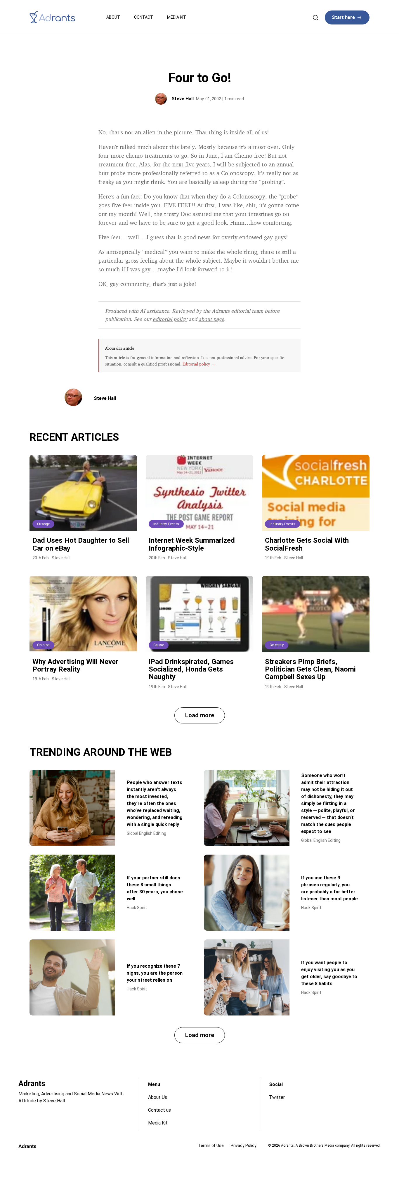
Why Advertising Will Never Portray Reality (75, 665)
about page (211, 319)
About (113, 17)
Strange (43, 524)
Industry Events (166, 524)
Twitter (277, 1097)
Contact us (159, 1110)
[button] (199, 715)
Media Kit (176, 17)
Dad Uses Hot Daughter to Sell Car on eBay (80, 544)
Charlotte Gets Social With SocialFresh (307, 544)
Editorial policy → (199, 363)
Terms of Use (211, 1145)
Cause (158, 645)
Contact (143, 17)
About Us (157, 1097)
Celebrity (277, 645)
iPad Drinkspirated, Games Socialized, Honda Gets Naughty (191, 669)
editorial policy (170, 319)
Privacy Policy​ (243, 1145)
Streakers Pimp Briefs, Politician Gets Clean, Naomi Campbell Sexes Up (310, 669)
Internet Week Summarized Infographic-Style (192, 544)
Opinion (43, 645)
